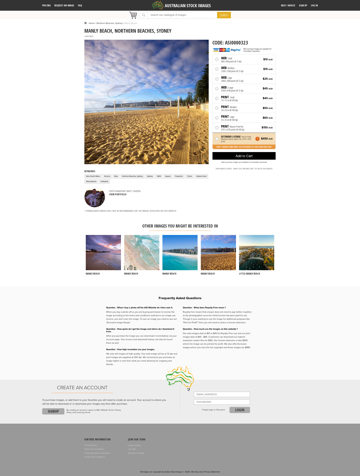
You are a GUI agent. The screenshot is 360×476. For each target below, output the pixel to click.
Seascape (89, 36)
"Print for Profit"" (190, 322)
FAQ (80, 5)
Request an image (64, 5)
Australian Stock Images (188, 5)
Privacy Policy (90, 445)
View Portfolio (117, 194)
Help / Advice (288, 5)
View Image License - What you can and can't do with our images (244, 168)
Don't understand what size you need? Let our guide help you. (244, 146)
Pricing (46, 5)
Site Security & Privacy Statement (205, 472)
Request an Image (136, 453)
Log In (314, 5)
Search (224, 15)
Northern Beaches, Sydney (109, 23)
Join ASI (132, 449)
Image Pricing (134, 445)
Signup (53, 411)
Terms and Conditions (94, 449)
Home (92, 23)
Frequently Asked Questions (97, 453)
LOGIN (239, 409)
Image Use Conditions (94, 457)
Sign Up (303, 5)
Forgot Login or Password (213, 410)
